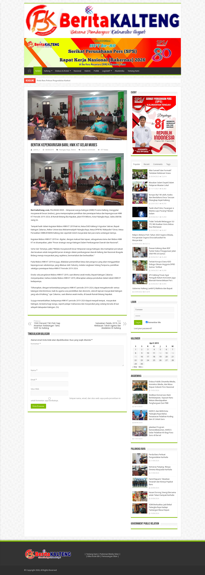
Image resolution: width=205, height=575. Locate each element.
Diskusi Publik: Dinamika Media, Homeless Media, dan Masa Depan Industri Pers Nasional (162, 384)
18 (154, 357)
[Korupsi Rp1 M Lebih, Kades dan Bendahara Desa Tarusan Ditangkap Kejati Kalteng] (139, 198)
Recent (146, 164)
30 (142, 364)
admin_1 (36, 150)
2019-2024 (45, 217)
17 (148, 357)
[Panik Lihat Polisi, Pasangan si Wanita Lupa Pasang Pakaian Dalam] (139, 212)
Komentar (36, 344)
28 (173, 360)
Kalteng (47, 71)
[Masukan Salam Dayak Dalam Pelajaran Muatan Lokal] (139, 186)
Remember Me (154, 322)
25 (154, 360)
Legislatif (106, 71)
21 (173, 357)
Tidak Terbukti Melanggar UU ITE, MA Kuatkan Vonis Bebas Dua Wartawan (161, 224)
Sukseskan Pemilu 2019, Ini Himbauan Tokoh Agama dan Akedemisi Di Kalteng (107, 324)
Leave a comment (88, 150)
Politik (96, 71)
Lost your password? (143, 328)
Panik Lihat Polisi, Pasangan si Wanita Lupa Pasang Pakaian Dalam (161, 211)
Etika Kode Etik (93, 556)
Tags (168, 164)
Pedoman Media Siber (109, 554)
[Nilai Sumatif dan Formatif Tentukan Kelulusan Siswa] (139, 174)
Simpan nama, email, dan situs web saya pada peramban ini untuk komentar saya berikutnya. (76, 399)
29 (135, 364)
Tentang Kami (133, 71)
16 (142, 357)
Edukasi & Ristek (62, 71)
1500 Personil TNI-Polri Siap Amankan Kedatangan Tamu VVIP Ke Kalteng (47, 324)
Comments (158, 164)
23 (142, 360)
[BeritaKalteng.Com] (102, 20)
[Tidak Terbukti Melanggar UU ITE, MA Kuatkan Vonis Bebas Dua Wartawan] (139, 225)
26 (160, 360)
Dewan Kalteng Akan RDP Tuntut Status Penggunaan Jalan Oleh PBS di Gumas (162, 251)
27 (166, 360)
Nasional (77, 71)
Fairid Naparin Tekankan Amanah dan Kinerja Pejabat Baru (161, 482)
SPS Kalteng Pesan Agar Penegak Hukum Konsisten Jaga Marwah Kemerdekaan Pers (162, 278)
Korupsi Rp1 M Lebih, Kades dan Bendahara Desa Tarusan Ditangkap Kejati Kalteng (161, 197)
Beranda (29, 70)
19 (160, 357)
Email (34, 380)
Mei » (141, 367)
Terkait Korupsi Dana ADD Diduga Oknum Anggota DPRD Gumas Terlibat (162, 264)
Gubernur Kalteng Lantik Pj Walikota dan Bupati (152, 288)
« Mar (134, 367)
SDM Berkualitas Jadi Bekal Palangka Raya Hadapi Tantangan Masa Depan (160, 507)
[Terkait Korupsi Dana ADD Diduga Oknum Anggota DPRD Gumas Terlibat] (139, 265)
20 (166, 357)
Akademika (119, 71)
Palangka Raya (64, 150)
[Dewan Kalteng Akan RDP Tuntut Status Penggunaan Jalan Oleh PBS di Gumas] (139, 252)
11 (154, 353)
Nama (34, 370)
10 (148, 353)
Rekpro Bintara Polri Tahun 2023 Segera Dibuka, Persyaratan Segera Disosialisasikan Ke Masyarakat (152, 237)
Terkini (38, 71)
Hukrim (87, 71)
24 (148, 360)
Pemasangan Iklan (109, 556)
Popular (136, 164)
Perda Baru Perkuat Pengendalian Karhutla (54, 80)
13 (166, 353)
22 (135, 360)
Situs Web (35, 389)
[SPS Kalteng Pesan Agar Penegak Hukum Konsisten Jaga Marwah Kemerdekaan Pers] (139, 279)
